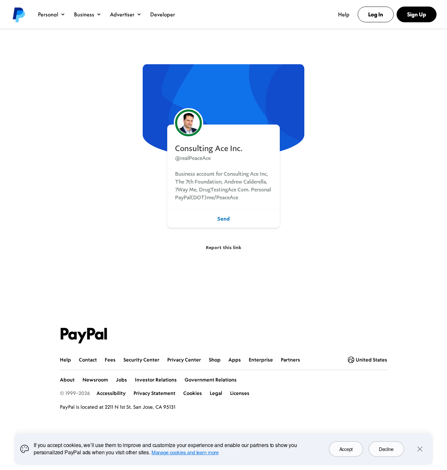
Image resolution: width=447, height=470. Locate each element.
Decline (386, 449)
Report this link (223, 247)
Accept (346, 449)
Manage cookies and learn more (185, 452)
